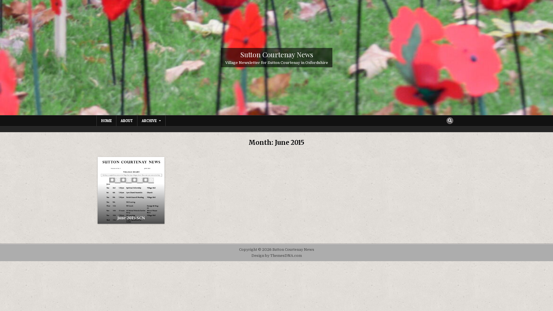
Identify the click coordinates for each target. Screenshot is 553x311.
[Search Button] (449, 120)
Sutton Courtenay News (276, 54)
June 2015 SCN (131, 218)
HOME (106, 120)
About (127, 120)
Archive (149, 120)
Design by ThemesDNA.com (276, 256)
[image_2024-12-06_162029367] (131, 190)
